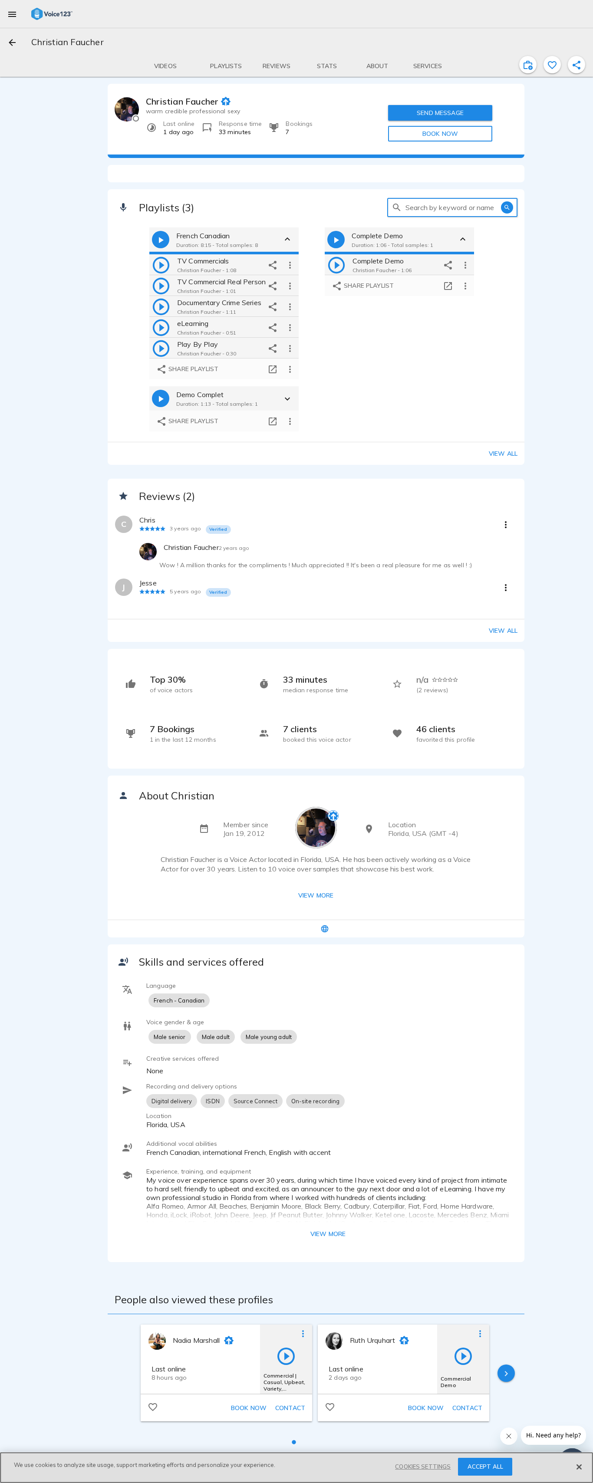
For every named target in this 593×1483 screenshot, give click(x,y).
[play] (161, 265)
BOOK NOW (440, 134)
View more (315, 895)
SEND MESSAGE (440, 113)
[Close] (579, 1466)
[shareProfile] (576, 64)
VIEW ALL (503, 631)
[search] (396, 207)
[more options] (290, 264)
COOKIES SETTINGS (423, 1466)
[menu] (12, 14)
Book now (249, 1408)
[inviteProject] (528, 64)
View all (503, 453)
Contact (290, 1408)
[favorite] (552, 64)
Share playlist (192, 369)
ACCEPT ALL (485, 1466)
